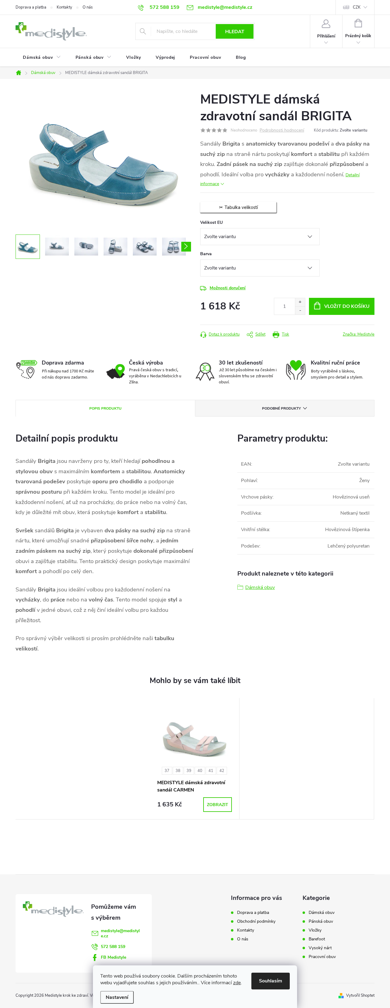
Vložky (315, 930)
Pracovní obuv (322, 956)
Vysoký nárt (320, 948)
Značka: (358, 334)
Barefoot (317, 939)
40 (199, 771)
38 (178, 771)
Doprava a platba (31, 7)
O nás (88, 7)
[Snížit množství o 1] (300, 310)
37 (167, 771)
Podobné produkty (281, 408)
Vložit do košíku (347, 306)
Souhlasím (270, 981)
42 (221, 771)
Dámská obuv (260, 587)
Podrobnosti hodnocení (282, 130)
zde (237, 982)
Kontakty (64, 7)
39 (188, 771)
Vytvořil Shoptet (360, 995)
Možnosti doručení (228, 288)
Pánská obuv (321, 921)
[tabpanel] (194, 758)
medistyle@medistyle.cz (120, 933)
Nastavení (117, 997)
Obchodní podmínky (256, 921)
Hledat (234, 31)
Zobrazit (217, 805)
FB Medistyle (113, 957)
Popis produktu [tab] (105, 408)
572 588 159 (113, 947)
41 (210, 771)
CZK (356, 7)
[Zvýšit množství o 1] (300, 302)
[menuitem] (42, 57)
